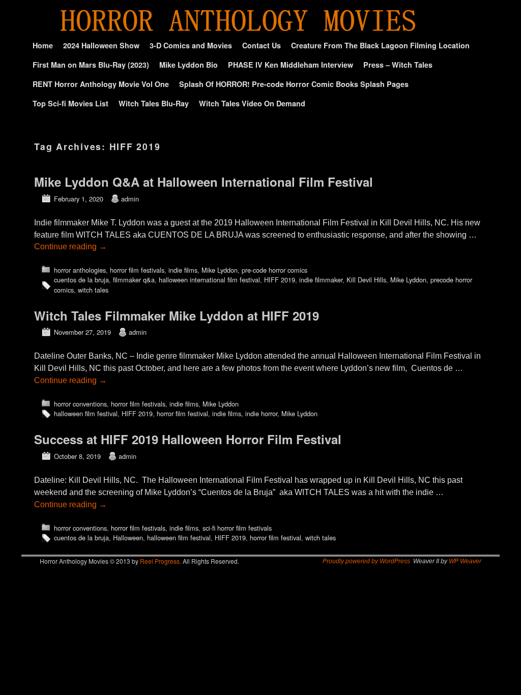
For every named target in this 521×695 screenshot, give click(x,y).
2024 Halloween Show (101, 45)
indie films (182, 270)
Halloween (128, 537)
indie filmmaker (320, 279)
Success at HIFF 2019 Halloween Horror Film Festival (187, 439)
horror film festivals (137, 270)
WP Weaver (465, 561)
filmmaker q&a (134, 279)
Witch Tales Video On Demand (252, 103)
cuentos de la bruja (81, 279)
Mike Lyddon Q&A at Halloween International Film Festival (203, 181)
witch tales (93, 290)
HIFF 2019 (279, 279)
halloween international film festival (209, 279)
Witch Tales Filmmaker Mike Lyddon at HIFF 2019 (176, 315)
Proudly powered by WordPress (366, 561)
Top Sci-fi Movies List (70, 103)
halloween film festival (86, 413)
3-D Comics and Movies (191, 45)
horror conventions (80, 404)
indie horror (261, 413)
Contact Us (261, 45)
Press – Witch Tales (397, 65)
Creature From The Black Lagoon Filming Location (380, 45)
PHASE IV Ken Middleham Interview (290, 65)
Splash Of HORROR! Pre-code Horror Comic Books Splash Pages (294, 84)
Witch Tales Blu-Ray (154, 103)
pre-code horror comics (274, 270)
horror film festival (182, 413)
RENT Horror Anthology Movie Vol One (101, 84)
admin (130, 199)
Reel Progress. (160, 561)
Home (43, 45)
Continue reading (70, 246)
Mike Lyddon (219, 270)
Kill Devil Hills (366, 279)
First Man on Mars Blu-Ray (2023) (91, 65)
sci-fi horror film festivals (237, 528)
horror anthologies (80, 270)
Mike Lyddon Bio (188, 65)
